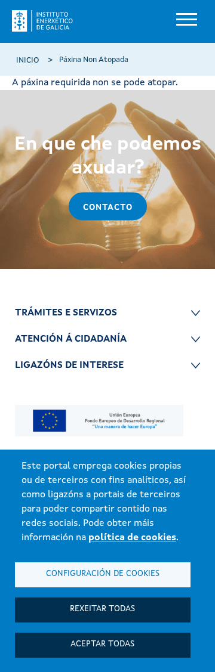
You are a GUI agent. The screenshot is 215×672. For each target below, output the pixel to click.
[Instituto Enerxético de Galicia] (47, 21)
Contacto (108, 207)
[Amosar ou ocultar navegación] (185, 21)
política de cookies (132, 538)
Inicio (27, 60)
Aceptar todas (102, 644)
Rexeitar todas (102, 609)
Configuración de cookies (102, 574)
